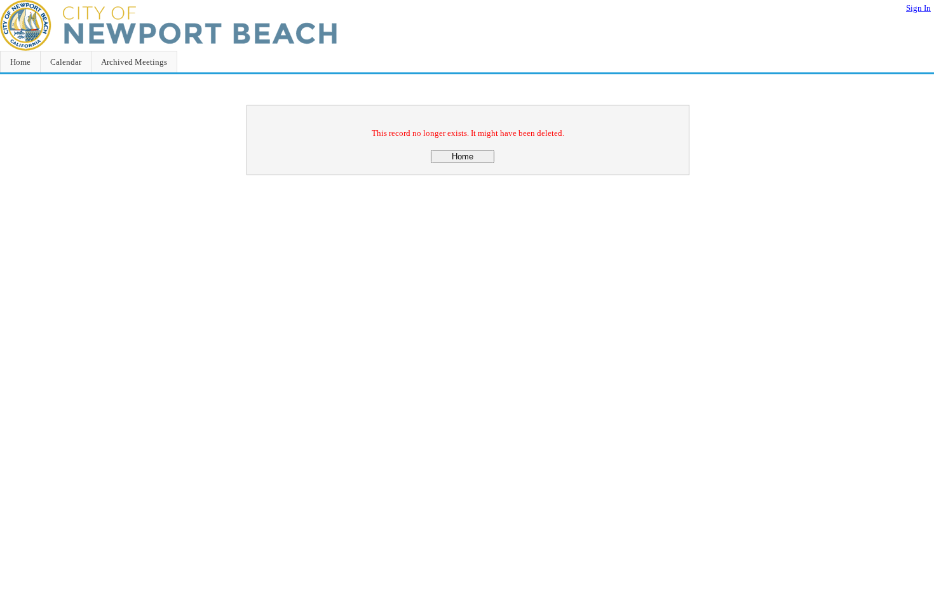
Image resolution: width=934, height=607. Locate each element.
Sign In (918, 8)
